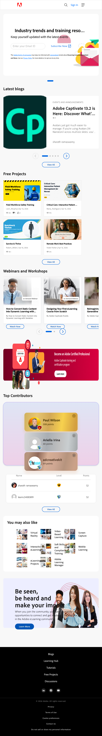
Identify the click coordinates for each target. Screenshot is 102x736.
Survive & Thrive (13, 243)
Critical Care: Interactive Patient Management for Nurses (72, 204)
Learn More (24, 626)
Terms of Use (51, 712)
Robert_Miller (11, 247)
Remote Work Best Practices (59, 243)
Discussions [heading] (51, 681)
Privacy (51, 707)
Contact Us (51, 724)
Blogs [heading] (51, 654)
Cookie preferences (51, 718)
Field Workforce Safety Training (20, 204)
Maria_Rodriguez (53, 209)
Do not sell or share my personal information (51, 729)
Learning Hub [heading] (51, 660)
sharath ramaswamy (64, 141)
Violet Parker (52, 247)
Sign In (74, 5)
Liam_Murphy (11, 209)
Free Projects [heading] (51, 674)
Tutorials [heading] (51, 667)
